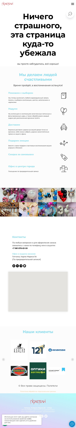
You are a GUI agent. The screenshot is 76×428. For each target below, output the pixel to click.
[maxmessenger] (13, 265)
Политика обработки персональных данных (38, 391)
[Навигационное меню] (72, 4)
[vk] (17, 265)
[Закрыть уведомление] (40, 416)
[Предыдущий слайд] (3, 359)
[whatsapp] (24, 265)
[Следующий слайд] (72, 359)
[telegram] (20, 265)
